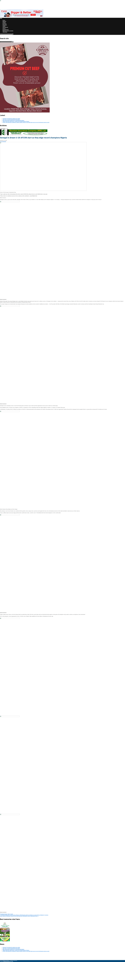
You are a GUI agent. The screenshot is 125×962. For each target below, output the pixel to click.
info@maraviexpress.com (8, 961)
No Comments (3, 141)
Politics (4, 22)
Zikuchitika (5, 32)
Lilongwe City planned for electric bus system (11, 118)
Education (5, 25)
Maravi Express (6, 960)
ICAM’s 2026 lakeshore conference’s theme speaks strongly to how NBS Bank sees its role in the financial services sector (26, 122)
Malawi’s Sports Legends (8, 30)
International (5, 27)
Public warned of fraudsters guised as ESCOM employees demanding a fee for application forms (19, 916)
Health (4, 26)
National (4, 21)
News (9, 914)
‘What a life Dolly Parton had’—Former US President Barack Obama (16, 121)
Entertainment (6, 29)
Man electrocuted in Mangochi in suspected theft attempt (13, 120)
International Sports (3, 914)
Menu (1, 18)
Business (5, 23)
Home (4, 20)
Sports (4, 28)
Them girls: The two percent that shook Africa (11, 119)
